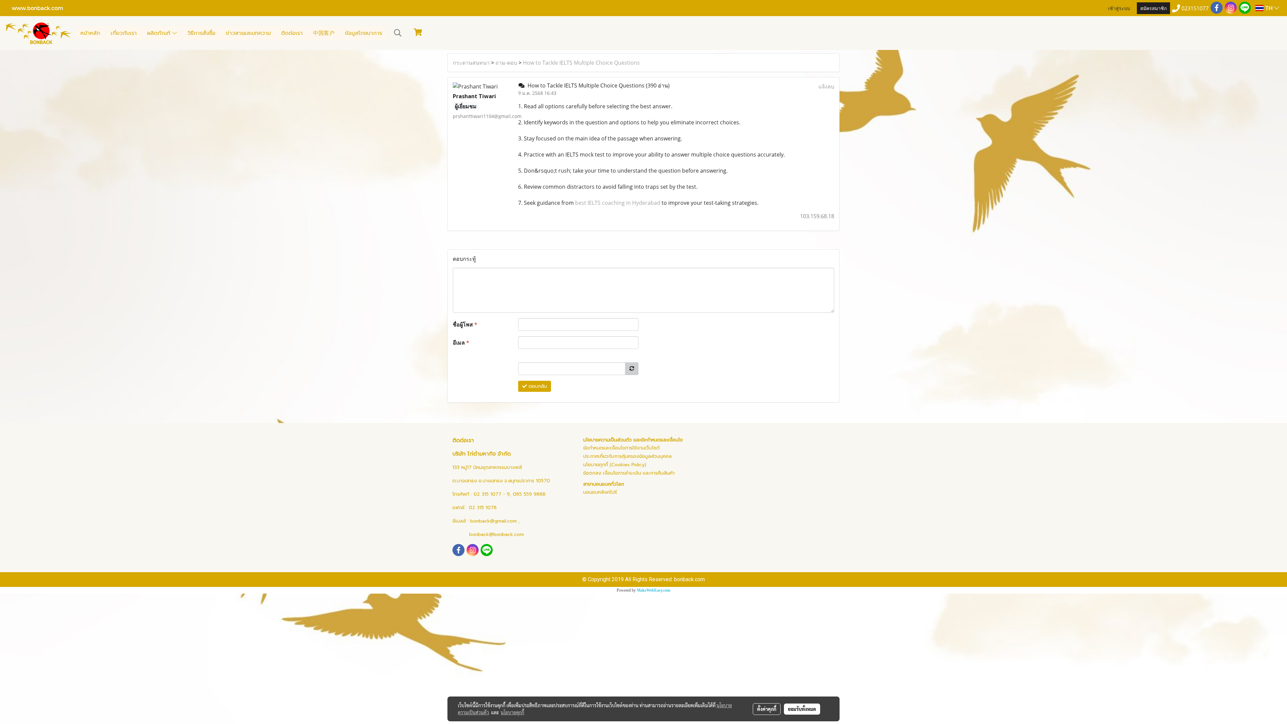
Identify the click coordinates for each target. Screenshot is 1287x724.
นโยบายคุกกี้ (512, 712)
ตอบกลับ (537, 386)
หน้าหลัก (90, 33)
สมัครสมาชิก (1153, 7)
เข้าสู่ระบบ (1119, 7)
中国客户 (323, 33)
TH (1269, 7)
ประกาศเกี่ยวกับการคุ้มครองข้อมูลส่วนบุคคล (627, 456)
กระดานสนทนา (471, 62)
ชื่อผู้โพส (465, 324)
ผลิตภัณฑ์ (159, 33)
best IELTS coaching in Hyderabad (617, 202)
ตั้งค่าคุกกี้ (766, 709)
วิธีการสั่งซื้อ (201, 33)
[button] (397, 32)
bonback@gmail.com (493, 521)
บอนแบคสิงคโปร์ (600, 492)
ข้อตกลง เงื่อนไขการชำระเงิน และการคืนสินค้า (629, 473)
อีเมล (461, 342)
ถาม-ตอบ (506, 62)
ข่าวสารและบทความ (248, 33)
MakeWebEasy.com (653, 590)
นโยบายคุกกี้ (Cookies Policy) (614, 464)
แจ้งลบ (826, 86)
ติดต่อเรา (292, 33)
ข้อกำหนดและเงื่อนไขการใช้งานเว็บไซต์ (621, 447)
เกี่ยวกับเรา (124, 33)
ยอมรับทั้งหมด (802, 709)
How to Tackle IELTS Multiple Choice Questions (581, 62)
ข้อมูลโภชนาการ (363, 33)
